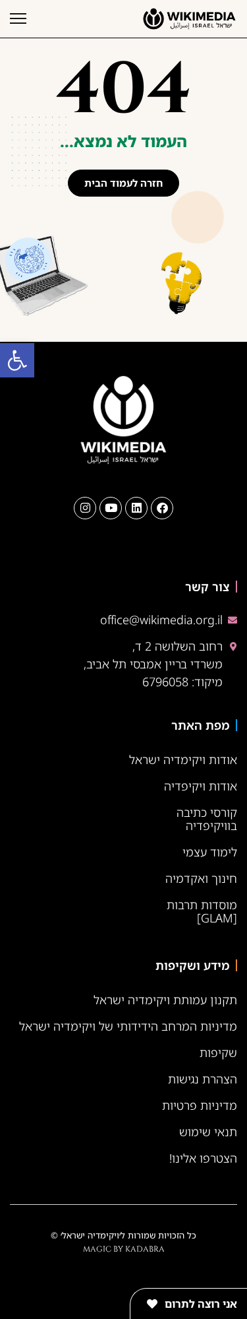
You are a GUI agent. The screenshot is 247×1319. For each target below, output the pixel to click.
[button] (17, 360)
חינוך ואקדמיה (201, 878)
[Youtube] (110, 508)
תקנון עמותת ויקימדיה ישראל (165, 1000)
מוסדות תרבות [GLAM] (202, 911)
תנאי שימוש (208, 1132)
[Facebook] (162, 508)
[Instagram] (85, 508)
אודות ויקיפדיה (200, 786)
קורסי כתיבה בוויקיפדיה (207, 818)
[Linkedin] (136, 508)
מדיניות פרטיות (199, 1105)
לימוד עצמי (209, 852)
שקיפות (218, 1052)
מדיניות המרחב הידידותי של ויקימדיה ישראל (128, 1026)
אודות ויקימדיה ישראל (183, 759)
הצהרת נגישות (202, 1079)
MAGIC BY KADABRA (124, 1249)
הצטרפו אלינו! (203, 1158)
